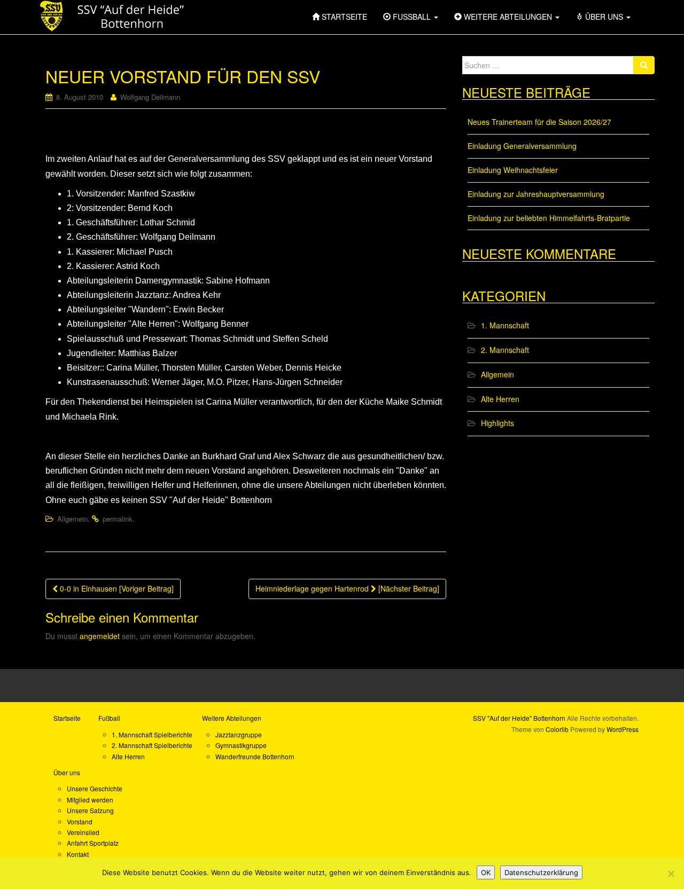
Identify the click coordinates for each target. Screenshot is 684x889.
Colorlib (557, 729)
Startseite (67, 717)
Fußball (109, 717)
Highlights (497, 423)
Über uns (66, 772)
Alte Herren (500, 399)
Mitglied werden (90, 799)
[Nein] (670, 873)
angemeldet (100, 636)
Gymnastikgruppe (241, 745)
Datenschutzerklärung (541, 872)
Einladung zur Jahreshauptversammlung (536, 193)
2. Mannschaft (505, 349)
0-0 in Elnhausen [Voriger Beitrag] (116, 588)
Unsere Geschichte (94, 788)
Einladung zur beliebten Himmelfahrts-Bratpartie (549, 218)
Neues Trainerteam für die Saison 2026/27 (539, 121)
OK (486, 872)
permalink (118, 519)
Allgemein (72, 519)
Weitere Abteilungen (231, 717)
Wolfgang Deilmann (150, 97)
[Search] (644, 65)
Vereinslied (83, 832)
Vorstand (79, 821)
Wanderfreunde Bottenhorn (254, 756)
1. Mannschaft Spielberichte (152, 734)
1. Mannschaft (505, 325)
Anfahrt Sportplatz (93, 842)
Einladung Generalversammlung (522, 145)
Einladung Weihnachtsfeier (513, 169)
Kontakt (78, 854)
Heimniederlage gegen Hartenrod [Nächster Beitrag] (347, 588)
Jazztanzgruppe (238, 734)
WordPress (623, 729)
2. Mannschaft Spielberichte (152, 745)
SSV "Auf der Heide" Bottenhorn (519, 717)
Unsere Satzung (90, 810)
